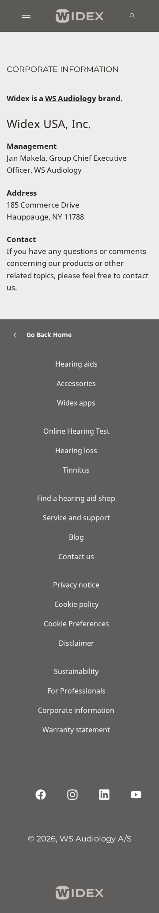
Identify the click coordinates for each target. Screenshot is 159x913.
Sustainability (76, 671)
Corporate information (76, 710)
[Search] (132, 16)
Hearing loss (76, 450)
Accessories (76, 383)
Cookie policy (76, 604)
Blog (76, 537)
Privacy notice (76, 585)
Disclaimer (76, 643)
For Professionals (76, 691)
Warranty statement (76, 730)
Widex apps (76, 403)
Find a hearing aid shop (76, 498)
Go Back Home (49, 334)
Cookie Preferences (76, 624)
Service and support (76, 518)
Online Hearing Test (76, 431)
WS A (54, 98)
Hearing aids (76, 364)
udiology (79, 98)
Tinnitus (76, 470)
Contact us (76, 556)
